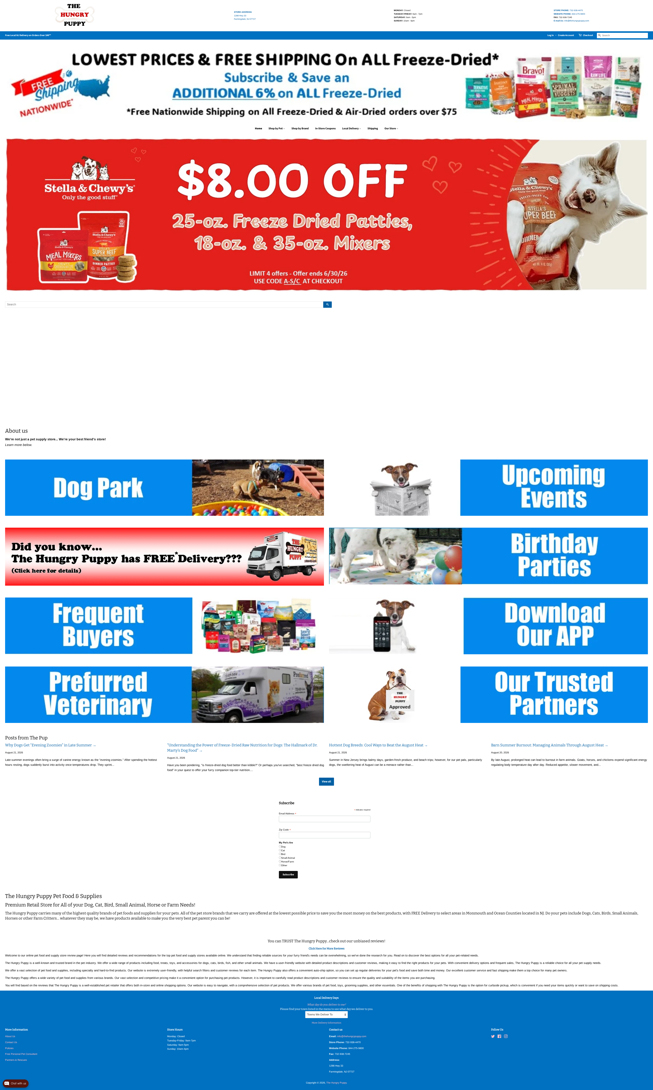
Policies (9, 1048)
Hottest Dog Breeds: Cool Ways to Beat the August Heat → (378, 745)
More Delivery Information (326, 1022)
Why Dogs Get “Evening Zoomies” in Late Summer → (50, 745)
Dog (283, 846)
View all (326, 781)
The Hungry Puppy (336, 1082)
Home (258, 128)
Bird (283, 854)
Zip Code (285, 829)
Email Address (287, 813)
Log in (550, 35)
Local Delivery (350, 128)
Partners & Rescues (16, 1060)
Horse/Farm (287, 861)
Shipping (372, 128)
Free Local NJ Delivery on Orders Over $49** (28, 35)
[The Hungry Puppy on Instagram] (506, 1037)
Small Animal (288, 858)
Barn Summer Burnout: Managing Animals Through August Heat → (549, 745)
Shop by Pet (276, 128)
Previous (12, 214)
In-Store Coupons (325, 128)
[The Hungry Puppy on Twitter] (493, 1037)
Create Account (566, 35)
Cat (283, 850)
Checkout (588, 35)
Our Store (390, 128)
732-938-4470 (568, 10)
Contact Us (11, 1042)
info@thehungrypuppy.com (571, 21)
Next (640, 214)
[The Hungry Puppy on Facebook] (499, 1037)
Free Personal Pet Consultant (21, 1054)
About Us (10, 1036)
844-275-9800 (569, 14)
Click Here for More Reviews (327, 948)
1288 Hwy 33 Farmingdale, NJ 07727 (245, 15)
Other (284, 865)
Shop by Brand (300, 128)
